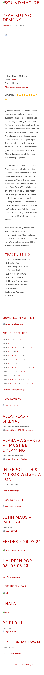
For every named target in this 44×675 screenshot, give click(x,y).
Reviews (7, 25)
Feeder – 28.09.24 (22, 542)
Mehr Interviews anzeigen (12, 653)
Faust (21, 343)
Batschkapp (35, 367)
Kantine (19, 351)
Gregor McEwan (21, 642)
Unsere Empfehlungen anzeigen (14, 390)
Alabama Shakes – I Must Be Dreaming (21, 445)
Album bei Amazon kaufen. (16, 87)
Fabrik (30, 355)
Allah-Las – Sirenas (16, 418)
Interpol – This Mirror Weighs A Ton (22, 474)
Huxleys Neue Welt (31, 359)
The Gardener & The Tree (14, 347)
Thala (9, 604)
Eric (14, 25)
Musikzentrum (32, 347)
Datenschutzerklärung (26, 666)
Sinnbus (14, 80)
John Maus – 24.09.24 (17, 520)
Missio (9, 339)
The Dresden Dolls (12, 383)
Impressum (13, 666)
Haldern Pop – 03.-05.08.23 (19, 563)
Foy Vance (10, 371)
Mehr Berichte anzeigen (11, 577)
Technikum (24, 371)
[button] (40, 8)
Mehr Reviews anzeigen (11, 491)
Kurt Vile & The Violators (14, 359)
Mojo (21, 363)
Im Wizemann (32, 379)
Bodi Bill (13, 623)
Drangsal (10, 343)
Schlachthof (22, 339)
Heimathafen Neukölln (24, 375)
